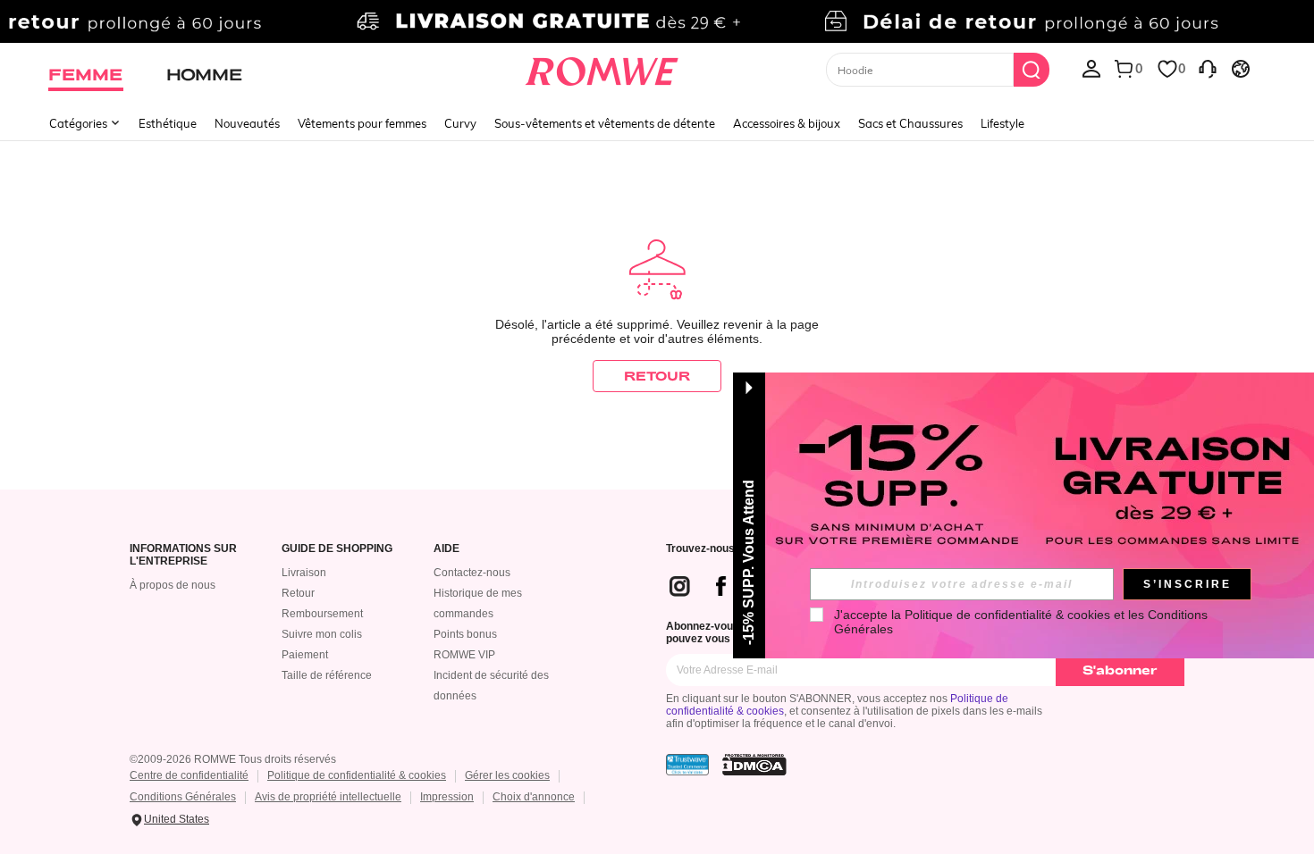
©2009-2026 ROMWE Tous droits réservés (233, 759)
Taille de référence (327, 675)
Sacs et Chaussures (910, 123)
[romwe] (602, 68)
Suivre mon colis (322, 634)
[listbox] (1091, 68)
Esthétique (168, 123)
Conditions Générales (183, 797)
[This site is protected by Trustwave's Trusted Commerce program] (687, 764)
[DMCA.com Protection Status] (754, 764)
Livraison (304, 572)
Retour (298, 593)
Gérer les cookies (507, 775)
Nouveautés (247, 123)
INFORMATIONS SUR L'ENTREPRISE (183, 555)
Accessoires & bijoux (786, 123)
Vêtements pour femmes (362, 123)
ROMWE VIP (464, 655)
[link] (656, 21)
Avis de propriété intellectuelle (328, 797)
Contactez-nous (472, 572)
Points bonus (465, 634)
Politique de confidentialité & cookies (356, 775)
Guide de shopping (337, 549)
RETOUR (657, 375)
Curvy (460, 123)
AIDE (446, 549)
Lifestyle (1002, 123)
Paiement (305, 655)
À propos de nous (172, 585)
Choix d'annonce (534, 797)
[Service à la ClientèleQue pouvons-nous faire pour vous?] (1207, 68)
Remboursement (322, 613)
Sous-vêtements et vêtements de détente (604, 123)
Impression (447, 797)
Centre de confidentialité (189, 775)
